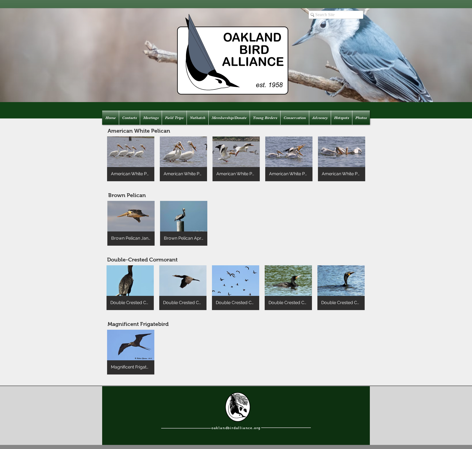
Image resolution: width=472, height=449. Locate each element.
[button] (130, 158)
